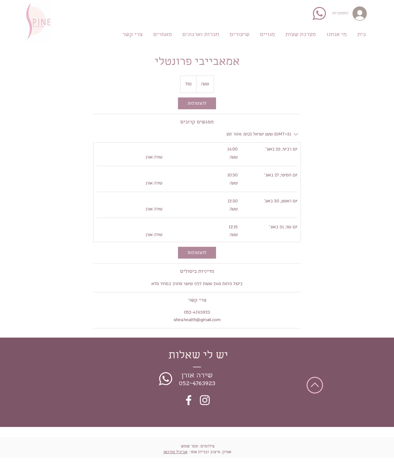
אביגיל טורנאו (175, 452)
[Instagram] (204, 400)
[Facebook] (188, 400)
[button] (267, 34)
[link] (197, 103)
